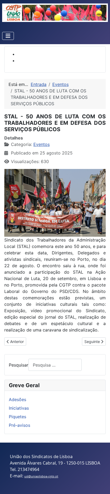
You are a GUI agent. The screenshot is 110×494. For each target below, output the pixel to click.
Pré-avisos (19, 425)
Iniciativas (19, 408)
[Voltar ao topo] (101, 484)
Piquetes (17, 416)
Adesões (17, 399)
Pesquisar (18, 365)
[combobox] (55, 365)
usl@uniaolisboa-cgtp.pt (41, 476)
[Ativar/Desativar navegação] (8, 36)
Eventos (41, 144)
